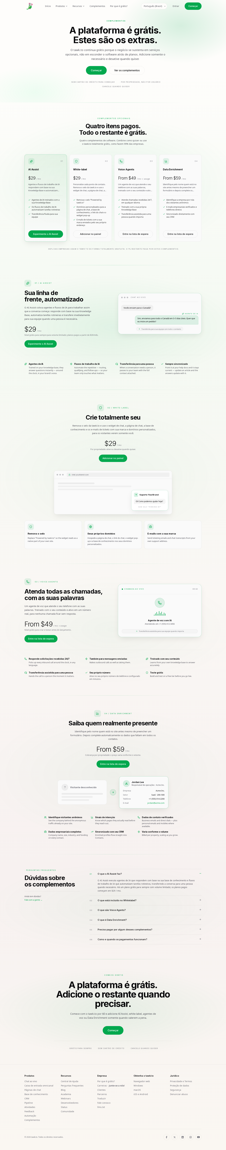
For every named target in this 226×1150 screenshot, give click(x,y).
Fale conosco (103, 1102)
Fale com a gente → (33, 899)
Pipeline (28, 1102)
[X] (174, 1137)
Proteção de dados (179, 1085)
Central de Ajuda (69, 1081)
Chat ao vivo (30, 1081)
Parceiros (102, 1094)
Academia (66, 1094)
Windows (138, 1085)
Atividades (29, 1107)
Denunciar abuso (179, 1094)
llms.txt (101, 1107)
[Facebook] (166, 1137)
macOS (137, 1089)
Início (48, 6)
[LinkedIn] (182, 1137)
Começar (193, 6)
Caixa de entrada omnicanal (38, 1085)
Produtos (60, 6)
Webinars (66, 1098)
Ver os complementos (127, 70)
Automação (30, 1115)
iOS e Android (141, 1094)
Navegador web (142, 1081)
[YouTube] (198, 1137)
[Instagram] (190, 1137)
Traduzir (101, 1098)
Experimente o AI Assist (45, 234)
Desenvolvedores (69, 1102)
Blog (63, 1089)
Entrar (176, 6)
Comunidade (67, 1111)
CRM (26, 1098)
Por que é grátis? (118, 6)
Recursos (77, 6)
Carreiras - (111, 1085)
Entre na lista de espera (135, 234)
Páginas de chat (32, 1089)
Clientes (101, 1089)
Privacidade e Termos (181, 1081)
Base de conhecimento (36, 1094)
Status (64, 1107)
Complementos (97, 6)
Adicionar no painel (90, 234)
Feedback (29, 1111)
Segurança (175, 1089)
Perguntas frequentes (72, 1085)
